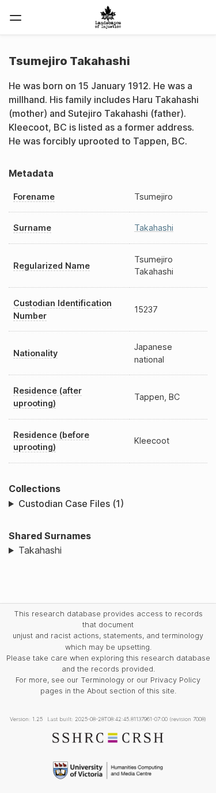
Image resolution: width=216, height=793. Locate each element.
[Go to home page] (108, 17)
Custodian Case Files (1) (71, 503)
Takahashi (153, 227)
